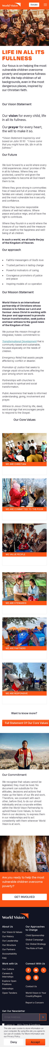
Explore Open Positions (9, 983)
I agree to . (23, 1024)
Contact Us (31, 986)
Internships (7, 988)
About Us (7, 926)
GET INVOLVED (24, 897)
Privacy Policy (13, 1036)
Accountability (9, 953)
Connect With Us (35, 963)
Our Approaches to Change (35, 928)
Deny (13, 1042)
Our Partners (8, 949)
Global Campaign (34, 939)
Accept (35, 1042)
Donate (34, 5)
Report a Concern (35, 1002)
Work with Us (10, 963)
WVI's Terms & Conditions (28, 1024)
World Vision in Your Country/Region (36, 994)
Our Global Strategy (36, 944)
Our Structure (9, 945)
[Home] (11, 5)
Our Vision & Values (12, 932)
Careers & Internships (7, 975)
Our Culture (8, 969)
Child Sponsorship (35, 935)
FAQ (4, 958)
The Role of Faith (34, 948)
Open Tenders (9, 992)
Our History (8, 936)
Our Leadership (10, 940)
